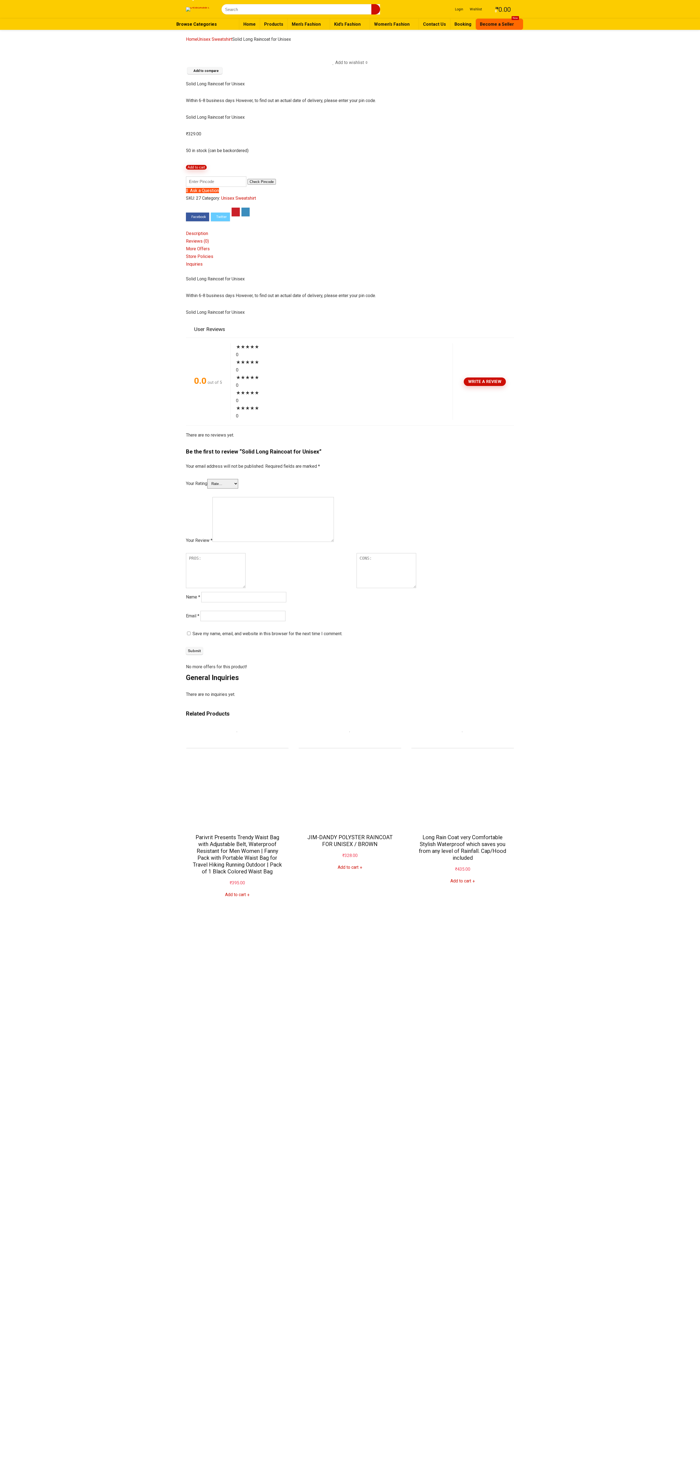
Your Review (199, 540)
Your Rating (196, 483)
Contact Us (434, 24)
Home (249, 24)
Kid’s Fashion (347, 24)
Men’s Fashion (306, 24)
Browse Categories (196, 24)
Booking (462, 24)
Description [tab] (197, 233)
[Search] (375, 9)
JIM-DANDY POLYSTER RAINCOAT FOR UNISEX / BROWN (350, 840)
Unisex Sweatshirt (214, 39)
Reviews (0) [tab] (197, 241)
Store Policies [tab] (199, 256)
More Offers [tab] (198, 248)
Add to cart (196, 167)
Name (193, 597)
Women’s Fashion (392, 24)
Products (273, 24)
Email (192, 615)
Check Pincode (262, 182)
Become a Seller (499, 23)
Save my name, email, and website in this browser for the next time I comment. (267, 633)
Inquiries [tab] (194, 264)
